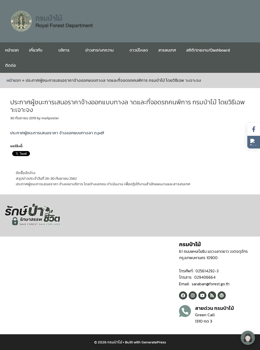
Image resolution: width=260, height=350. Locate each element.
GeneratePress (153, 342)
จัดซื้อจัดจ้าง (25, 173)
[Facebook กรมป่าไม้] (183, 295)
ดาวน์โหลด (138, 50)
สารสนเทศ (167, 50)
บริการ (63, 50)
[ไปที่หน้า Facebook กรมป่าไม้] (253, 129)
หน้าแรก (12, 50)
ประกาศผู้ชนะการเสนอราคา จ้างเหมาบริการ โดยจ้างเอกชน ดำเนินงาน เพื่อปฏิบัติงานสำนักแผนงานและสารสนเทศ (103, 184)
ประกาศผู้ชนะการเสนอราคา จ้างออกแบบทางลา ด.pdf (57, 132)
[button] (253, 142)
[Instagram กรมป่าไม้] (193, 295)
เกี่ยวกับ (35, 50)
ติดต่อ (10, 65)
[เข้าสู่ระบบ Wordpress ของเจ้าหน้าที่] (222, 295)
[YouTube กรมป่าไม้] (202, 295)
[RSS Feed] (212, 295)
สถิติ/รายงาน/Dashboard (208, 50)
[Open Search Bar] (252, 65)
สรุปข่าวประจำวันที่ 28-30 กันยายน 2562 (46, 178)
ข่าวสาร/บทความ (99, 50)
